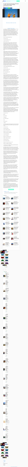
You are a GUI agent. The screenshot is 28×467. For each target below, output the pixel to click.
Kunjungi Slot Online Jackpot (11, 28)
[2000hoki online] (7, 260)
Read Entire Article (11, 189)
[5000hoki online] (7, 447)
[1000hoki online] (3, 447)
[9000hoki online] (7, 257)
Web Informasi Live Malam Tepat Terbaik (11, 22)
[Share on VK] (11, 8)
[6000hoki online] (7, 263)
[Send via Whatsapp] (9, 8)
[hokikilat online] (7, 444)
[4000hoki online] (3, 263)
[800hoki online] (3, 260)
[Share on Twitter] (7, 8)
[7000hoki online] (3, 257)
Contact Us (4, 460)
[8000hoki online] (3, 444)
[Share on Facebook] (4, 8)
